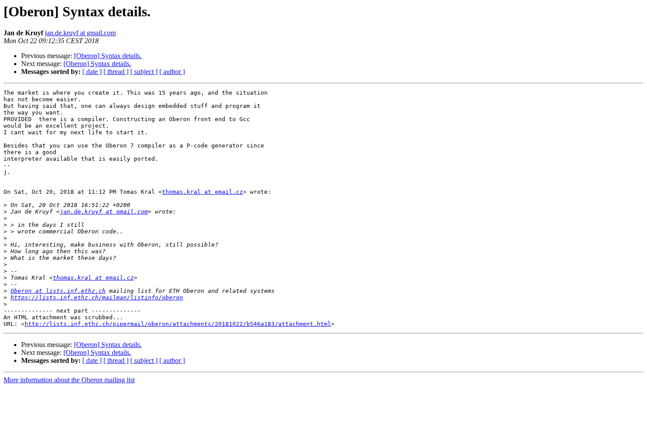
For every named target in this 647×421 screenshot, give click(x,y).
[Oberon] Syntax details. (108, 55)
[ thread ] (116, 71)
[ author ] (172, 71)
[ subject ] (144, 71)
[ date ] (92, 71)
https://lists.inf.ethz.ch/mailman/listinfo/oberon (97, 297)
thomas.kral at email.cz (202, 191)
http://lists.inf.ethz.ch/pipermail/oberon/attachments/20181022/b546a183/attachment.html (178, 324)
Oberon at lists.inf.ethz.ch (58, 291)
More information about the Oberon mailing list (69, 380)
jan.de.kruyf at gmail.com (80, 33)
